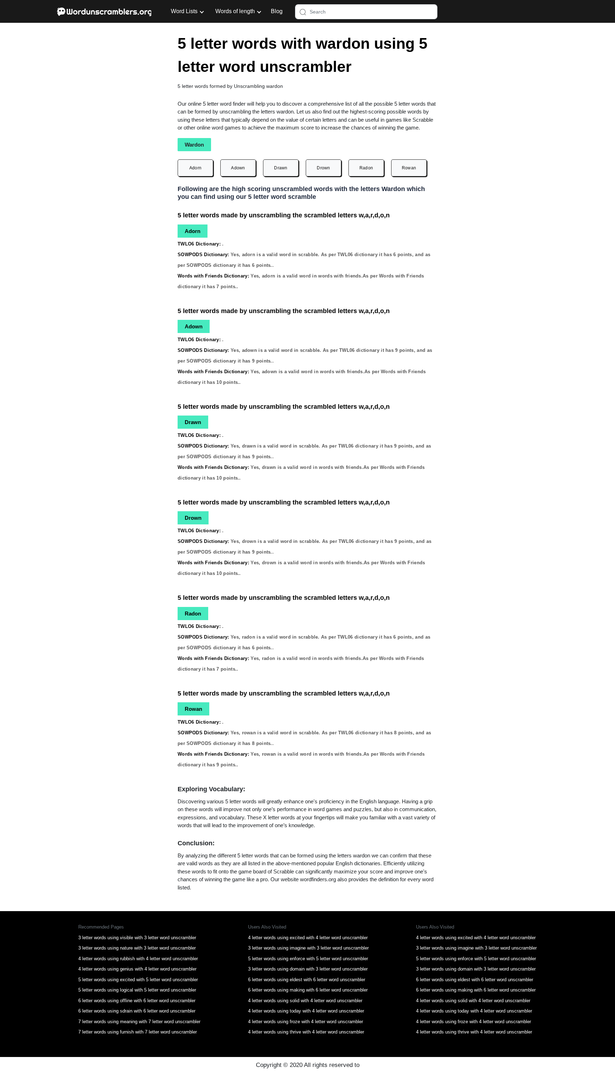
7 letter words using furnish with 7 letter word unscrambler (137, 1032)
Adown (238, 167)
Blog (277, 11)
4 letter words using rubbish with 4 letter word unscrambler (138, 958)
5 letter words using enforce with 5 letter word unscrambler (308, 958)
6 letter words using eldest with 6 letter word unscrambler (306, 979)
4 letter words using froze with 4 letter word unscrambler (305, 1021)
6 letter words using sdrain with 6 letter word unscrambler (136, 1011)
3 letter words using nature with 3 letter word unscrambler (137, 948)
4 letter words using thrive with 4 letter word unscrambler (306, 1032)
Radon (366, 167)
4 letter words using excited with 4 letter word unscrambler (308, 937)
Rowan (409, 167)
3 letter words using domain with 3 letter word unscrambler (308, 969)
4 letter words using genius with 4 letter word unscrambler (137, 969)
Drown (323, 167)
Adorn (195, 167)
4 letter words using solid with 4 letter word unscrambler (305, 1000)
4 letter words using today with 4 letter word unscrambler (306, 1011)
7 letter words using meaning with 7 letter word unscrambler (139, 1021)
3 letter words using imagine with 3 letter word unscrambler (308, 948)
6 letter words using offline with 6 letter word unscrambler (136, 1000)
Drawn (281, 167)
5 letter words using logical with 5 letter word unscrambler (137, 990)
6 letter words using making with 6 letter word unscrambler (308, 990)
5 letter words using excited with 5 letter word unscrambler (138, 979)
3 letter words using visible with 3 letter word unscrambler (137, 937)
